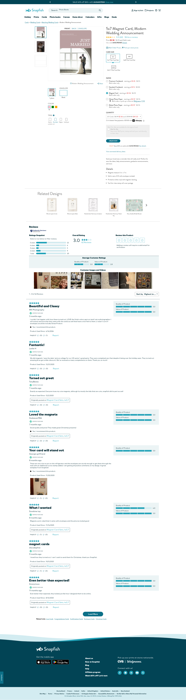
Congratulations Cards (61, 619)
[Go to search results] (100, 10)
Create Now (113, 141)
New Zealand (125, 691)
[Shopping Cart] (159, 10)
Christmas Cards (101, 619)
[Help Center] (156, 10)
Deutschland (61, 691)
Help (87, 669)
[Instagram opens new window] (126, 672)
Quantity (110, 113)
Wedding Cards (35, 22)
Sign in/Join (138, 10)
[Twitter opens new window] (144, 672)
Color (51, 104)
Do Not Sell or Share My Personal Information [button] (131, 694)
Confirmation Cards (76, 619)
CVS (143, 101)
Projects (150, 10)
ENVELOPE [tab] (82, 28)
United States (105, 691)
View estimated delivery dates (115, 151)
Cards (27, 22)
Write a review (131, 37)
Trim (50, 115)
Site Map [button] (43, 694)
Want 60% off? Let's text (96, 675)
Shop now (111, 2)
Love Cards (49, 619)
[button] (71, 83)
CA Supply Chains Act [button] (89, 694)
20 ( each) (122, 116)
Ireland (76, 691)
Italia (83, 691)
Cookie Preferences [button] (72, 694)
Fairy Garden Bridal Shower (134, 214)
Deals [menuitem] (114, 17)
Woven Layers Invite (51, 214)
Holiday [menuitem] (27, 17)
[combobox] (75, 10)
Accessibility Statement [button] (106, 694)
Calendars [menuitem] (90, 17)
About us (89, 658)
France (69, 691)
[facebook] (121, 672)
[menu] (100, 83)
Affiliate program (92, 672)
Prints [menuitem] (36, 17)
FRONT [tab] (67, 28)
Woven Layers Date (72, 214)
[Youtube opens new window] (138, 672)
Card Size (110, 52)
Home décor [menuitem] (77, 17)
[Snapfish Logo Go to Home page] (34, 10)
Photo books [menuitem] (55, 17)
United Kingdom (92, 691)
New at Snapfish (92, 662)
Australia (115, 691)
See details (142, 146)
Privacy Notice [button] (59, 694)
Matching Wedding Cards (50, 22)
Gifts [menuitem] (99, 17)
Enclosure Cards (89, 619)
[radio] (49, 107)
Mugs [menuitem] (106, 17)
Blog (87, 665)
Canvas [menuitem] (66, 17)
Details (124, 42)
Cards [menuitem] (44, 17)
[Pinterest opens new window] (132, 672)
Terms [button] (50, 694)
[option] (40, 32)
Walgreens (137, 101)
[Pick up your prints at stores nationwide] (121, 661)
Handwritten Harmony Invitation (93, 214)
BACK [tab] (74, 28)
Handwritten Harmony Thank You (114, 215)
